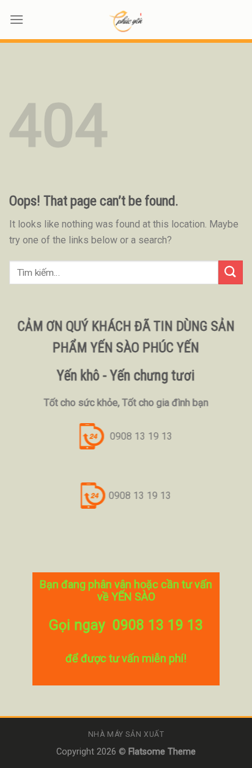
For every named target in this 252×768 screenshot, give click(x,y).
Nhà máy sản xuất (126, 734)
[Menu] (16, 19)
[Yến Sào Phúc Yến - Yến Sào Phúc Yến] (126, 21)
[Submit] (230, 272)
